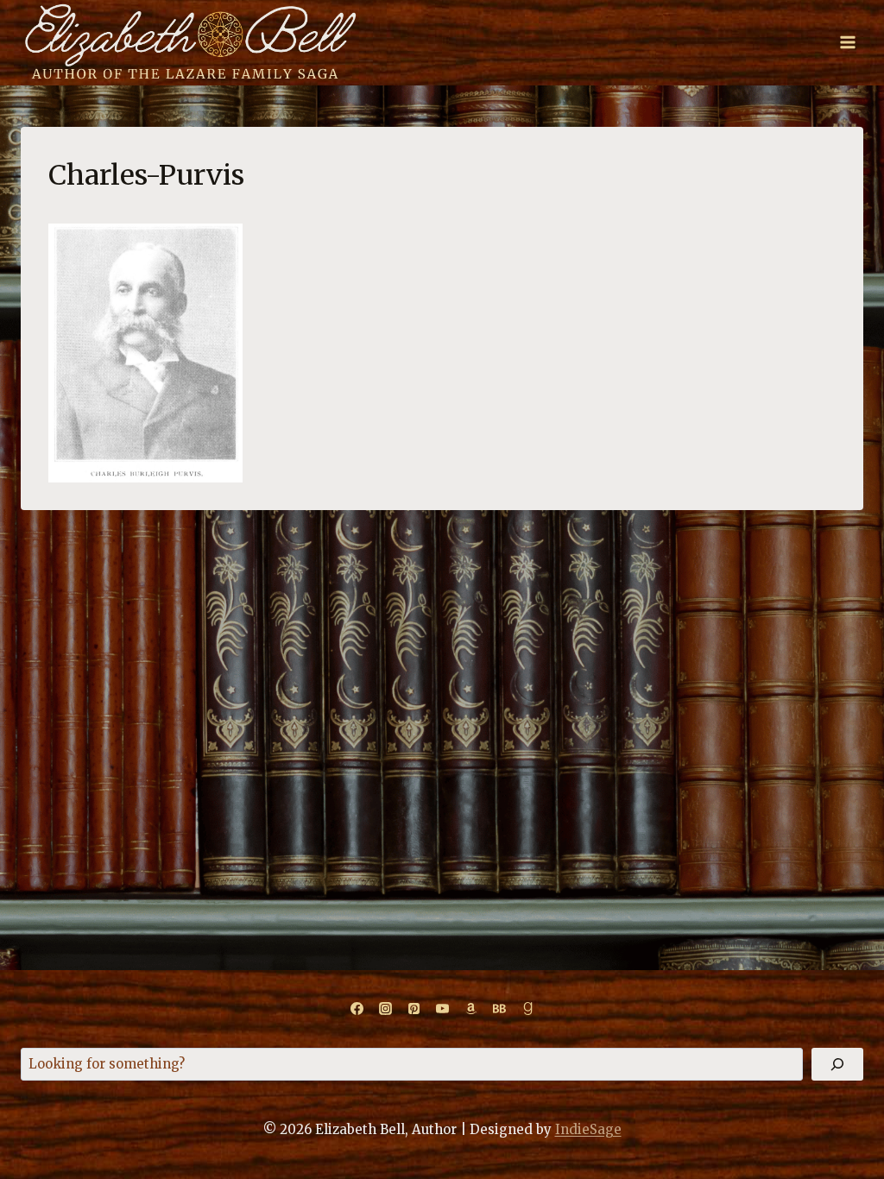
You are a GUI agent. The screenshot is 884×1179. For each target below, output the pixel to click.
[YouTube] (442, 1009)
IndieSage (588, 1129)
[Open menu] (847, 42)
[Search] (837, 1064)
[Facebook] (356, 1009)
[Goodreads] (527, 1009)
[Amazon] (470, 1009)
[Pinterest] (413, 1009)
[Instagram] (385, 1009)
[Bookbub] (499, 1009)
